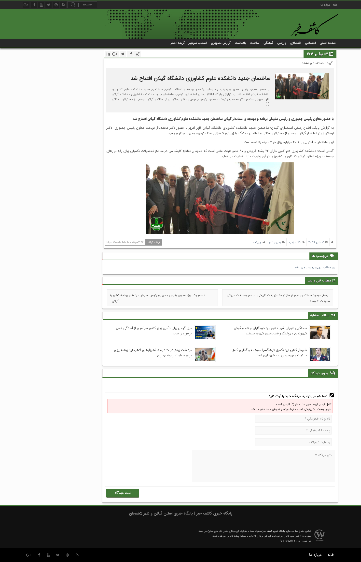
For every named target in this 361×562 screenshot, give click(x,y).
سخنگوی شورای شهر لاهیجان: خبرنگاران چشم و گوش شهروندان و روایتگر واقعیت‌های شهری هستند (270, 330)
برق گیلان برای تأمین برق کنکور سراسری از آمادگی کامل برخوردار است (154, 330)
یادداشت (240, 43)
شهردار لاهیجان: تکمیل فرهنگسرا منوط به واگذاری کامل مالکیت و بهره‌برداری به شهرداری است (269, 352)
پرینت (258, 242)
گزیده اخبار (178, 43)
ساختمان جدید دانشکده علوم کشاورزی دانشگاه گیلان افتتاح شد (200, 78)
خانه (335, 4)
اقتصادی (295, 43)
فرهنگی (268, 43)
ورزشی (281, 43)
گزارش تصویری (221, 43)
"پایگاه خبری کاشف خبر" (273, 531)
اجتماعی (310, 43)
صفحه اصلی (328, 43)
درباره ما (325, 4)
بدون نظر (275, 242)
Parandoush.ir (287, 541)
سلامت (255, 43)
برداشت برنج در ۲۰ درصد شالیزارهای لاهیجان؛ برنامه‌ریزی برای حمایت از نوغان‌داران (153, 352)
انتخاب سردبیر (198, 43)
